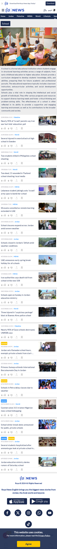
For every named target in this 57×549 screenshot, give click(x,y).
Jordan (11, 16)
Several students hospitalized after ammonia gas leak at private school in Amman (17, 448)
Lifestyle (47, 16)
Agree (28, 543)
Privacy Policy (44, 535)
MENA (29, 16)
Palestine (20, 16)
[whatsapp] (39, 513)
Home (3, 16)
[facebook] (7, 513)
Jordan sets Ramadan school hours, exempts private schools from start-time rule (16, 353)
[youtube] (49, 513)
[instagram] (28, 513)
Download (50, 3)
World (38, 16)
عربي (50, 10)
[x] (18, 513)
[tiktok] (28, 524)
